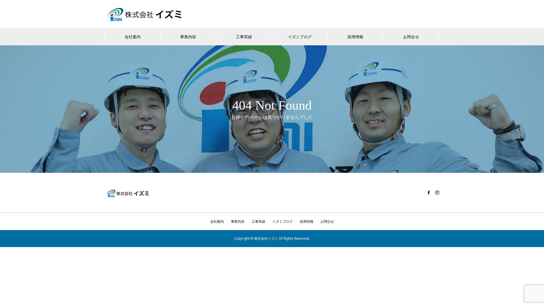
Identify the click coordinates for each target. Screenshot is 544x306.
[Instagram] (437, 193)
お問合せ (411, 36)
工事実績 (244, 36)
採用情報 (355, 36)
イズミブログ (300, 36)
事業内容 (188, 36)
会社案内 (133, 36)
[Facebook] (429, 193)
